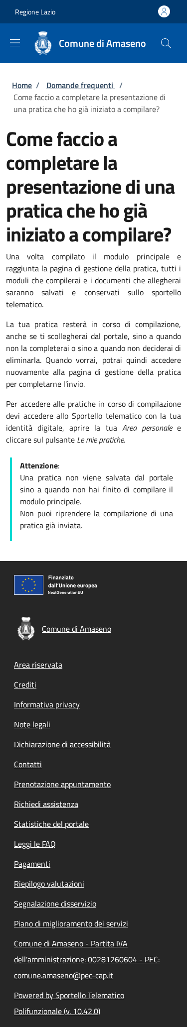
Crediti (25, 684)
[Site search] (166, 43)
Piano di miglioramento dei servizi (71, 923)
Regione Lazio (35, 11)
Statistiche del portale (51, 824)
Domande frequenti (80, 85)
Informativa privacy (47, 704)
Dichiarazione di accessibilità (62, 744)
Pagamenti (32, 864)
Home (22, 85)
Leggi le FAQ (35, 844)
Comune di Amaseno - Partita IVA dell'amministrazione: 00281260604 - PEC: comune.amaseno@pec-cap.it (87, 959)
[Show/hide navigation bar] (15, 42)
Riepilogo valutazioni (49, 884)
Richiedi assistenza (46, 804)
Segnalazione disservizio (55, 904)
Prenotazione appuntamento (62, 784)
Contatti (28, 764)
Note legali (32, 724)
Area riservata (38, 665)
